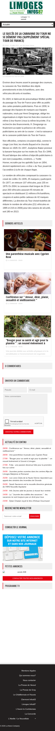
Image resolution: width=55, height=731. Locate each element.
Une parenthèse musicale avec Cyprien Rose (28, 455)
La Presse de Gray (28, 690)
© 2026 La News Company (10, 726)
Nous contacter (29, 680)
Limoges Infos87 (29, 704)
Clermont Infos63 (28, 699)
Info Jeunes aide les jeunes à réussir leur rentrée (30, 491)
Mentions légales (28, 671)
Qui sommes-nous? (27, 675)
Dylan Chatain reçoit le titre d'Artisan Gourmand (29, 501)
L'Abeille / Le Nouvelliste (18, 719)
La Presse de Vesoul (27, 685)
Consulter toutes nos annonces (28, 578)
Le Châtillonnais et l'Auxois (24, 695)
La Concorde (30, 714)
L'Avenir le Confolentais (26, 709)
